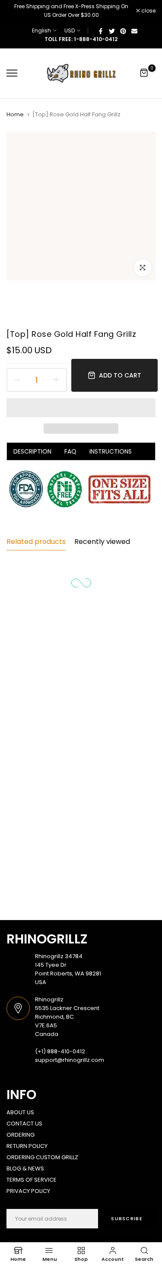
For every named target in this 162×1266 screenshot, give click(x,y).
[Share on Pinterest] (123, 30)
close (148, 10)
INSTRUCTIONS (110, 451)
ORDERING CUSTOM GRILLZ (42, 1157)
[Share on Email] (134, 30)
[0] (144, 73)
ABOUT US (20, 1112)
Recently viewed (102, 542)
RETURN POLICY (27, 1146)
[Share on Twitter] (111, 30)
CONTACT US (24, 1123)
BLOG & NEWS (25, 1168)
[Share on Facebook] (100, 30)
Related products (36, 542)
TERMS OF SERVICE (31, 1180)
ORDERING (20, 1135)
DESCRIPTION (32, 451)
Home (15, 114)
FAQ (70, 451)
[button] (81, 407)
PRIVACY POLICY (28, 1191)
